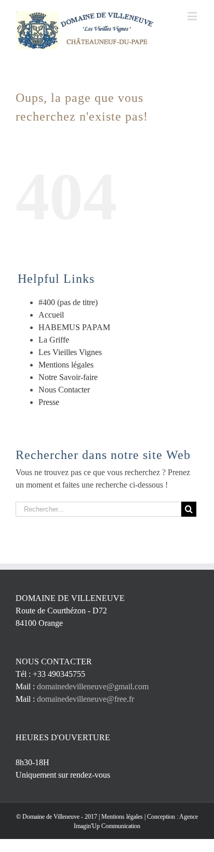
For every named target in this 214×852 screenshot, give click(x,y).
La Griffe (53, 339)
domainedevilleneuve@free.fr (85, 698)
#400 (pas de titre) (68, 302)
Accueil (51, 314)
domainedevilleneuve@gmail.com (93, 686)
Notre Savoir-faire (68, 377)
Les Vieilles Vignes (70, 352)
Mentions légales (65, 364)
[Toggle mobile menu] (193, 15)
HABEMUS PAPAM (74, 327)
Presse (48, 402)
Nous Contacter (64, 389)
